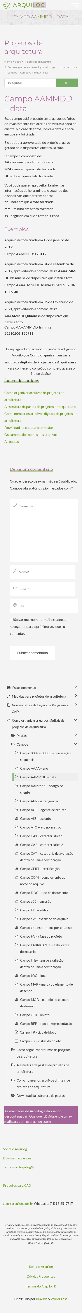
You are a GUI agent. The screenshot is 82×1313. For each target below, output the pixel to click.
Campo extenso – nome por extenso (46, 928)
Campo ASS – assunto (35, 818)
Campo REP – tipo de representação (46, 1023)
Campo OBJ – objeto (35, 1015)
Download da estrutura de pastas (29, 427)
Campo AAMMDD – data (34, 72)
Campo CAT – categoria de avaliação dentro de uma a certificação (46, 856)
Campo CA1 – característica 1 (41, 836)
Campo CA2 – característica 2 (41, 845)
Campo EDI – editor (34, 910)
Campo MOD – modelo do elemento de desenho (46, 1003)
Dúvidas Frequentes (17, 1158)
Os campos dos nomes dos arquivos (31, 434)
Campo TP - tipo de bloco (38, 1032)
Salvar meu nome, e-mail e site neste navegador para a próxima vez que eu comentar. (38, 626)
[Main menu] (75, 5)
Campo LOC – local (33, 975)
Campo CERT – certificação (40, 869)
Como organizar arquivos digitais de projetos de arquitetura (42, 67)
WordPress (59, 1299)
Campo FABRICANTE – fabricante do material (44, 948)
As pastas (11, 441)
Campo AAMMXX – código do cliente (41, 789)
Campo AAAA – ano (34, 768)
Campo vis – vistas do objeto (40, 1041)
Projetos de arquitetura (37, 61)
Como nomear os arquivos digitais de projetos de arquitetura (43, 1083)
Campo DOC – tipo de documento (44, 893)
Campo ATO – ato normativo (40, 827)
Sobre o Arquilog (15, 1149)
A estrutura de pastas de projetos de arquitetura (40, 406)
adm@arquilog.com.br (18, 1203)
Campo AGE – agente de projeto (43, 810)
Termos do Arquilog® (18, 1167)
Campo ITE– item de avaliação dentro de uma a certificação (42, 963)
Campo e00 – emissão (35, 901)
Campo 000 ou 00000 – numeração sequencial (45, 756)
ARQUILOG (29, 5)
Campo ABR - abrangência (39, 801)
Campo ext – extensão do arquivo (44, 919)
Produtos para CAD (17, 1185)
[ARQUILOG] (6, 5)
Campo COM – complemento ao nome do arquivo (43, 880)
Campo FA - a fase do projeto (41, 936)
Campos (12, 72)
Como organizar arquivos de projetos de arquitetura (44, 1053)
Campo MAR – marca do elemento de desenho (46, 987)
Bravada (41, 1299)
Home (8, 61)
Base (18, 61)
